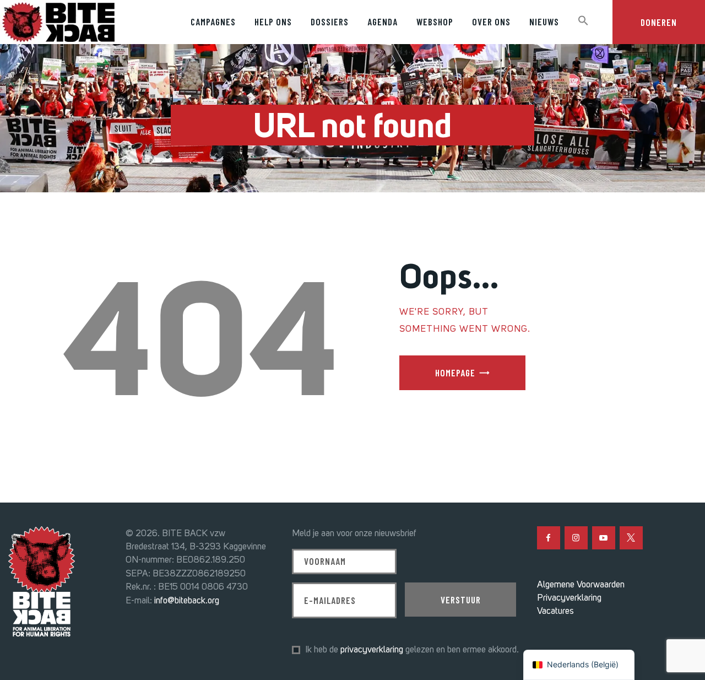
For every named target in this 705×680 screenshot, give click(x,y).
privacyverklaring (371, 649)
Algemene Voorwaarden (581, 584)
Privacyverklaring (569, 597)
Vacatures (555, 610)
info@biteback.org (186, 600)
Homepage (455, 372)
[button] (583, 21)
